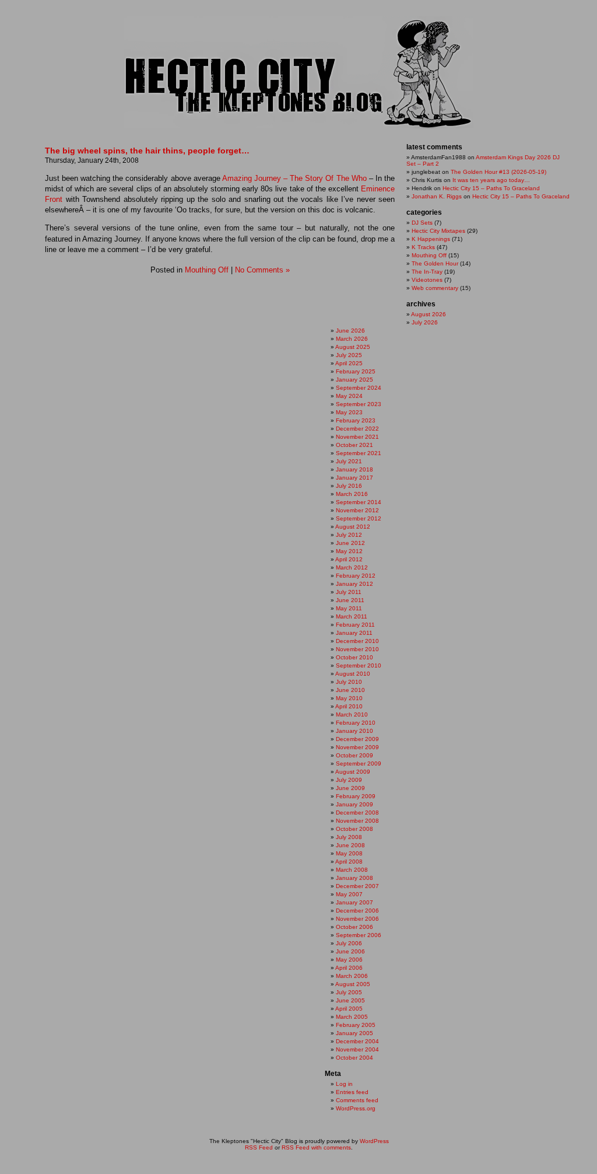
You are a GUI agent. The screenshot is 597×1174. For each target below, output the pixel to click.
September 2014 (358, 502)
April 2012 (349, 559)
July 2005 (349, 992)
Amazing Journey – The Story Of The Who (294, 178)
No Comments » (262, 269)
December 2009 (357, 739)
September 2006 (358, 935)
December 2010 (357, 641)
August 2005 (352, 984)
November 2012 (357, 510)
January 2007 (354, 902)
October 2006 (354, 927)
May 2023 (349, 412)
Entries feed (352, 1092)
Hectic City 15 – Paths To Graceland (491, 188)
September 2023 (358, 404)
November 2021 (357, 437)
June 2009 (350, 788)
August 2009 (352, 771)
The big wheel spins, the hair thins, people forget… (147, 150)
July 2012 (349, 535)
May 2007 (349, 894)
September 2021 (358, 453)
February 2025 (355, 371)
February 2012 (355, 575)
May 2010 (349, 698)
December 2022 (357, 428)
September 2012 (358, 518)
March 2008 (352, 869)
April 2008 (349, 861)
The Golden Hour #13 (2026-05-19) (498, 172)
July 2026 (425, 322)
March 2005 (352, 1017)
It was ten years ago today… (491, 180)
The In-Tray (427, 271)
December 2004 (357, 1041)
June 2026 (350, 330)
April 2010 (349, 706)
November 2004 (357, 1049)
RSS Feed (259, 1147)
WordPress (374, 1141)
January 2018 (354, 469)
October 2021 (354, 445)
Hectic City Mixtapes (438, 231)
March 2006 (352, 976)
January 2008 (354, 878)
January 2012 (354, 584)
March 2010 (352, 714)
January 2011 (354, 633)
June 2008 (350, 845)
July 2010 (349, 682)
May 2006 (349, 959)
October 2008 (354, 829)
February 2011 (355, 624)
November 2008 (357, 820)
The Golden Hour (435, 263)
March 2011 (351, 616)
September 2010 (358, 665)
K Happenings (431, 239)
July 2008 (349, 837)
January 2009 (354, 804)
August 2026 (428, 314)
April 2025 (349, 363)
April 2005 (349, 1008)
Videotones (427, 280)
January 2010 (354, 731)
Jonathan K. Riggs (437, 196)
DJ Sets (422, 222)
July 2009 (349, 780)
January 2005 (354, 1033)
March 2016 (352, 494)
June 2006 (350, 951)
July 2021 (349, 461)
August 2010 (352, 673)
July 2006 (349, 943)
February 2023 (355, 420)
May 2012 (349, 551)
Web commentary (435, 288)
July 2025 (349, 355)
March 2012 (352, 567)
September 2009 (358, 763)
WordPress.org (355, 1108)
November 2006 (357, 919)
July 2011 (348, 592)
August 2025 (352, 347)
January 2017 (354, 477)
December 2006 (357, 910)
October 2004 (354, 1057)
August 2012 (352, 526)
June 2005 (350, 1000)
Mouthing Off (207, 269)
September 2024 (358, 388)
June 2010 (350, 690)
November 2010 (357, 649)
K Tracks (423, 247)
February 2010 (355, 722)
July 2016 (349, 486)
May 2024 (349, 396)
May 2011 (349, 608)
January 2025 (354, 379)
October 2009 (354, 755)
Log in (344, 1084)
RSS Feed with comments (316, 1147)
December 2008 (357, 812)
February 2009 (355, 796)
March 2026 (352, 339)
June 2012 (350, 543)
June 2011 (350, 600)
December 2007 (357, 886)
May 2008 (349, 853)
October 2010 (354, 657)
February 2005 (355, 1025)
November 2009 (357, 747)
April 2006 (349, 968)
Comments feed (357, 1100)
